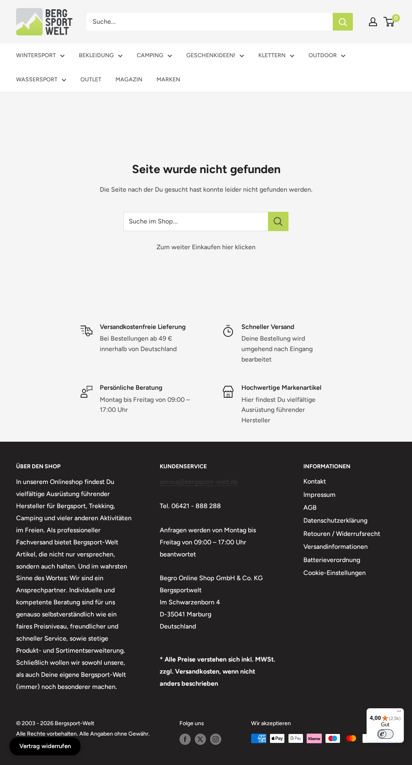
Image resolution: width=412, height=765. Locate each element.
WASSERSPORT (37, 79)
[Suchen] (343, 22)
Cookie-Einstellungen (334, 573)
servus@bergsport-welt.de (199, 482)
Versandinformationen (335, 546)
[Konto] (373, 21)
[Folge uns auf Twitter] (200, 739)
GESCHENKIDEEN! (210, 55)
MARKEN (168, 79)
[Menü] (399, 713)
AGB (310, 507)
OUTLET (90, 79)
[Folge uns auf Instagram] (215, 739)
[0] (389, 22)
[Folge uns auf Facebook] (185, 739)
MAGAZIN (128, 79)
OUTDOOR (323, 55)
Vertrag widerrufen (45, 746)
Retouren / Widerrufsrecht (341, 534)
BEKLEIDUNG (96, 55)
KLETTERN (272, 55)
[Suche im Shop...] (278, 221)
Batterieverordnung (331, 560)
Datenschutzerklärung (335, 520)
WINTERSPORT (36, 55)
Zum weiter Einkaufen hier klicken (206, 247)
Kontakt (314, 481)
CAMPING (150, 55)
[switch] (385, 734)
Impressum (319, 494)
